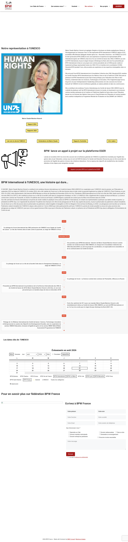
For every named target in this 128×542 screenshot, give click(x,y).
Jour (23, 354)
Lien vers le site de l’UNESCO (16, 141)
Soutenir (74, 6)
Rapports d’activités (80, 141)
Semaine (17, 354)
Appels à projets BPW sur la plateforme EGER (85, 169)
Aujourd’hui (65, 354)
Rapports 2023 (32, 130)
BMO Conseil (71, 539)
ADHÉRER (119, 6)
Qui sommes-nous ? (57, 6)
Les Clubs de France (37, 6)
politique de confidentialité (81, 457)
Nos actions (89, 6)
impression (14, 384)
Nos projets (104, 6)
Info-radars (112, 141)
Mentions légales (81, 539)
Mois (11, 354)
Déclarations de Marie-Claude (48, 141)
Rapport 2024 (32, 124)
